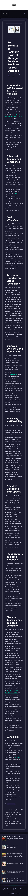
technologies (18, 757)
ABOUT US (15, 889)
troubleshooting (13, 374)
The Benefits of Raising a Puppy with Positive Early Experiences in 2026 (15, 838)
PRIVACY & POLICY (5, 889)
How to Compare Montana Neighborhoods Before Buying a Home (15, 863)
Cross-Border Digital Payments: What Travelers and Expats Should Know (15, 880)
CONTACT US (22, 889)
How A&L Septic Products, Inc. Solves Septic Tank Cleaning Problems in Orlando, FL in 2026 (14, 855)
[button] (24, 13)
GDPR (16, 194)
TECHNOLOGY (11, 804)
